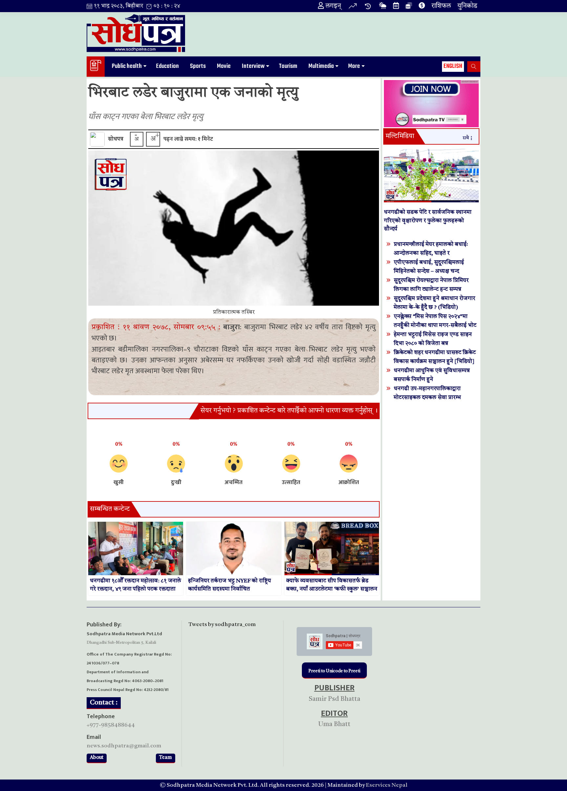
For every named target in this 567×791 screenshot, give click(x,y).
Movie (224, 66)
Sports (198, 66)
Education (167, 66)
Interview (253, 66)
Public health (127, 66)
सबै (466, 138)
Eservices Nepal (387, 785)
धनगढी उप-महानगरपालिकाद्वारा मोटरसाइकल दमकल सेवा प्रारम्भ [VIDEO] (427, 397)
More (354, 66)
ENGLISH (453, 66)
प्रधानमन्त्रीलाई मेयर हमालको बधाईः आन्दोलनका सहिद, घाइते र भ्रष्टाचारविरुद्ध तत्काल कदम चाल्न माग (433, 253)
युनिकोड (467, 6)
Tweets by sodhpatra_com (222, 624)
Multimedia (321, 66)
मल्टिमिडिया (400, 136)
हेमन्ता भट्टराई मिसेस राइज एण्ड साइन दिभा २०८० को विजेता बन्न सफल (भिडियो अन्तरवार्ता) (433, 343)
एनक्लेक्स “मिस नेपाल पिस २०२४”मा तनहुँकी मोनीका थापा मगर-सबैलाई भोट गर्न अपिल (435, 325)
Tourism (288, 66)
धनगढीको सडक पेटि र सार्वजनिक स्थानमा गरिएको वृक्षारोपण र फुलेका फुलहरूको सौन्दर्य (428, 221)
